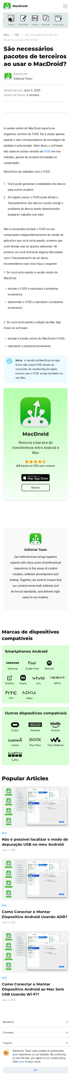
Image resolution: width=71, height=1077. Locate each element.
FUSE (47, 151)
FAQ (4, 833)
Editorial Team (23, 78)
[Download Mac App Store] (35, 477)
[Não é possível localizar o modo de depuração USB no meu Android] (35, 807)
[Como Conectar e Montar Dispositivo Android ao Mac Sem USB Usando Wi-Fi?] (35, 952)
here (21, 1061)
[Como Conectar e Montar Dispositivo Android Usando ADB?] (35, 879)
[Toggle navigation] (65, 6)
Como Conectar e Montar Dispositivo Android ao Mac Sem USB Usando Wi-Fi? (33, 989)
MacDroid (20, 6)
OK (35, 1070)
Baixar (35, 487)
